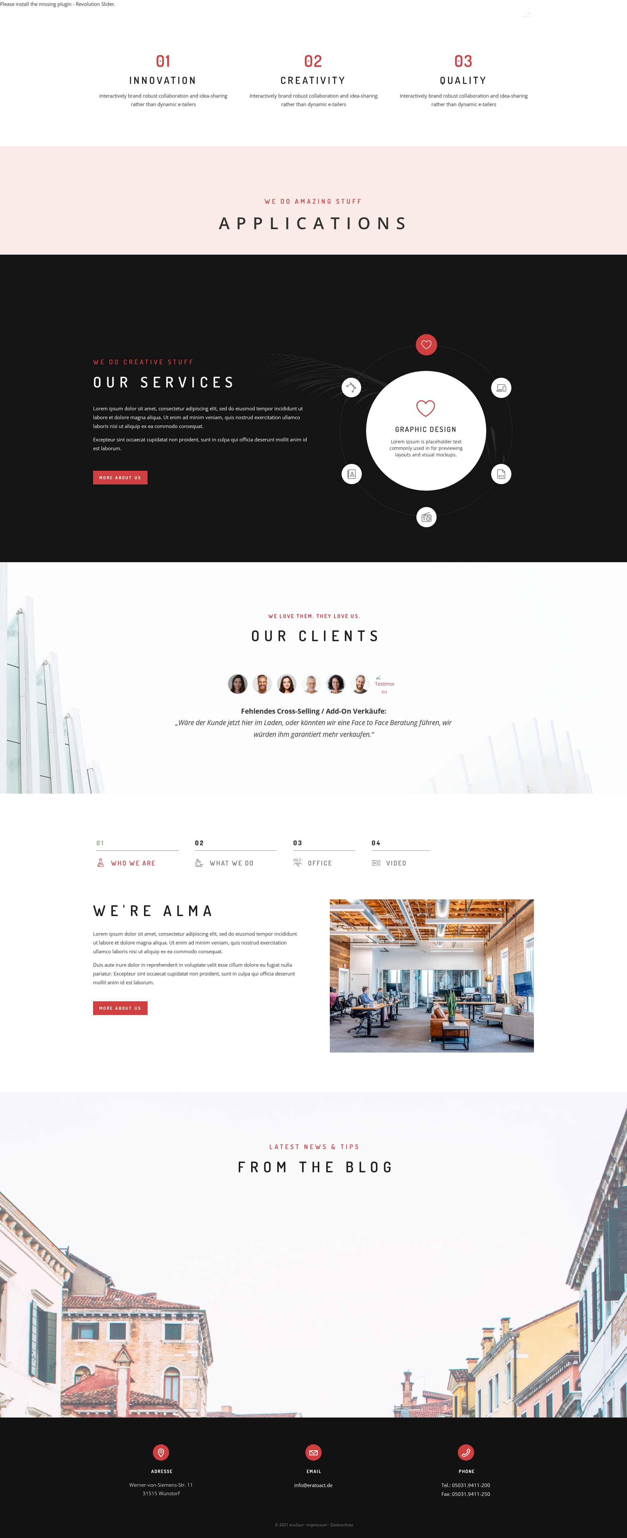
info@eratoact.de (313, 1485)
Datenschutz (341, 1525)
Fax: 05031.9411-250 (466, 1494)
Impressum (317, 1525)
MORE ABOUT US (120, 477)
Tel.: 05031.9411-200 (466, 1485)
